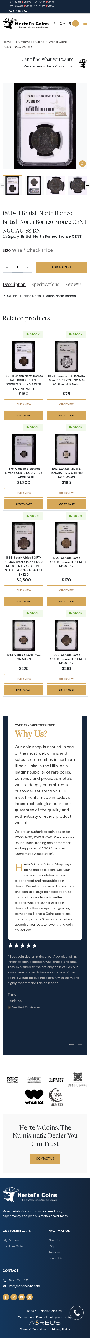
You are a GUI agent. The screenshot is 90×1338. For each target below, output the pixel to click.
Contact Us (45, 1158)
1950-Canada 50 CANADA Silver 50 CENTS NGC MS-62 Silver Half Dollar (66, 380)
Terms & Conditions (33, 1329)
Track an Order (13, 1246)
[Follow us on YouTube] (21, 1297)
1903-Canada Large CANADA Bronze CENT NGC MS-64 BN (66, 562)
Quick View (24, 404)
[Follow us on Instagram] (13, 1297)
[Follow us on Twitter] (29, 1297)
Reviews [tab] (73, 284)
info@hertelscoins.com (24, 1286)
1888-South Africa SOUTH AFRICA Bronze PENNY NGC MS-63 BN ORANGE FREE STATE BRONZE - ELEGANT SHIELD (24, 566)
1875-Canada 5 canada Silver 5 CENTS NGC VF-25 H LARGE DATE (23, 473)
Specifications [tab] (45, 284)
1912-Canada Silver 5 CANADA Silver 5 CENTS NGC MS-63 (66, 473)
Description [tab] (14, 284)
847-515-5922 (20, 10)
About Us (54, 1240)
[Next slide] (87, 185)
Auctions (54, 1252)
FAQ (51, 1246)
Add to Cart (61, 267)
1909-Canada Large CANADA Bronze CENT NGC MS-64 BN (66, 659)
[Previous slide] (2, 185)
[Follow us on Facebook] (6, 1297)
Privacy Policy (60, 1329)
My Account (11, 1240)
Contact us (63, 66)
